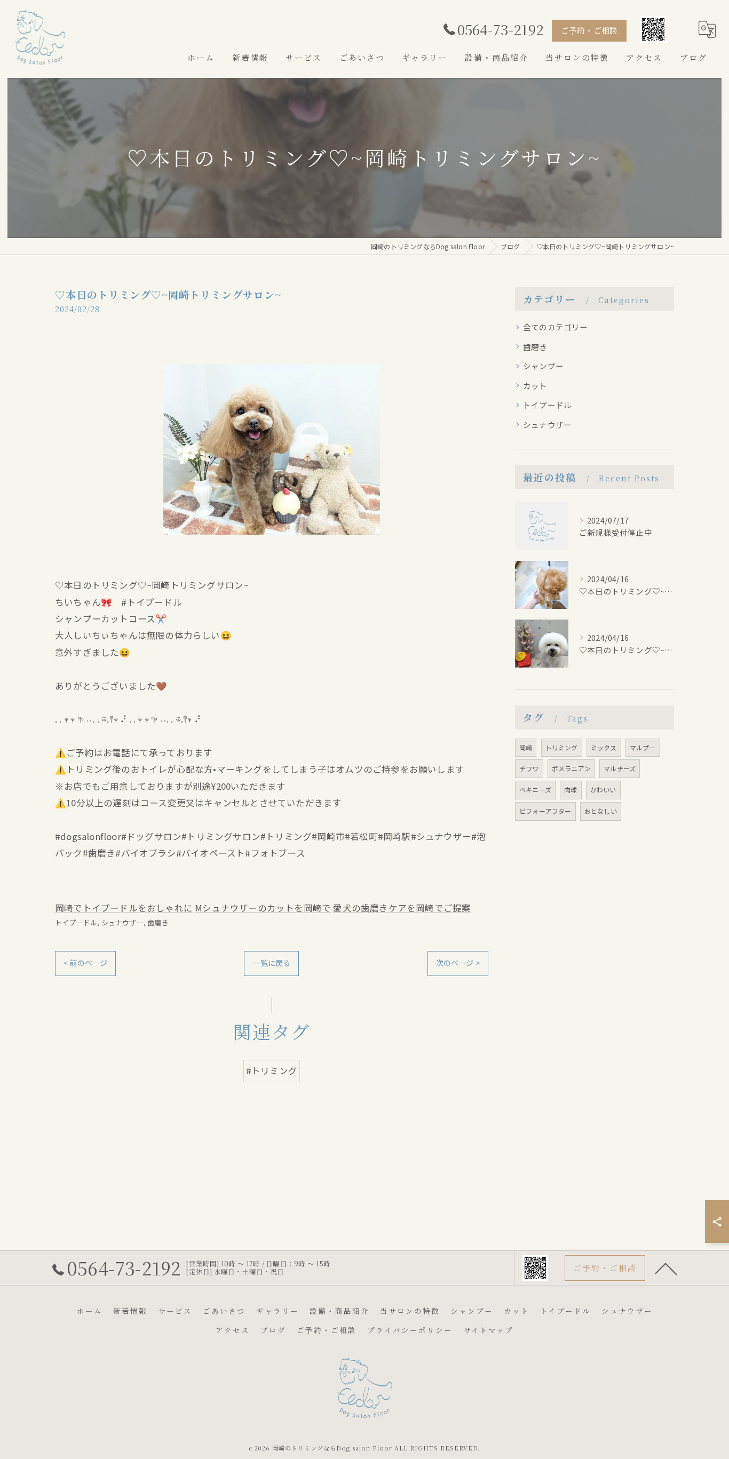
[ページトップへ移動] (666, 1268)
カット (535, 385)
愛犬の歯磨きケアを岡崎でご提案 (402, 907)
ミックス (604, 747)
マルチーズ (620, 768)
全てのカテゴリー (555, 326)
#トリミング (271, 1070)
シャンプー (543, 365)
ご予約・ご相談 (589, 30)
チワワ (529, 768)
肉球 (570, 789)
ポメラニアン (571, 768)
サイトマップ (488, 1330)
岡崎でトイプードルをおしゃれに (124, 907)
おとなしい (600, 810)
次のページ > (458, 962)
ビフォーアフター (545, 810)
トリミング (561, 747)
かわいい (603, 789)
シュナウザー (122, 922)
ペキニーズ (535, 789)
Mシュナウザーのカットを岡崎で (263, 907)
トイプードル (76, 922)
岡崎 (525, 747)
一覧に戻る (271, 962)
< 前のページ (85, 962)
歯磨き (158, 922)
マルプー (643, 747)
